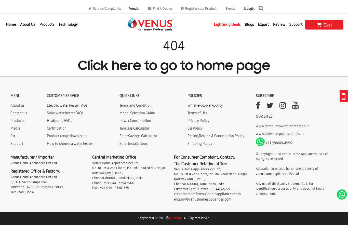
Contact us (18, 113)
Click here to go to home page (174, 67)
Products (17, 120)
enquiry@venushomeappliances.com (202, 199)
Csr (12, 135)
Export (263, 24)
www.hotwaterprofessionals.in (280, 133)
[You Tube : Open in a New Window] (295, 106)
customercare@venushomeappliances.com (207, 193)
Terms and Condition (135, 105)
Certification (56, 128)
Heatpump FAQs (59, 120)
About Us (27, 24)
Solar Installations (133, 143)
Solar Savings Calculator (138, 135)
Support (296, 24)
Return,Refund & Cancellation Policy (216, 135)
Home (11, 24)
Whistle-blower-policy (205, 105)
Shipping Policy (200, 143)
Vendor (134, 8)
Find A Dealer (162, 8)
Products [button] (47, 24)
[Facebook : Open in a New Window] (258, 106)
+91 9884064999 (278, 143)
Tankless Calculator (134, 128)
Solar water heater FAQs (65, 113)
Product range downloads (67, 135)
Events (230, 8)
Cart (327, 25)
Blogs (249, 24)
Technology (68, 24)
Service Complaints (106, 8)
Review (279, 24)
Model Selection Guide (137, 113)
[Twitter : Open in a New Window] (269, 106)
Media (15, 128)
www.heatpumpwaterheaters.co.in (283, 126)
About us (17, 105)
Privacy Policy (198, 120)
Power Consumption (135, 120)
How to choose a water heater (70, 143)
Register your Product (200, 8)
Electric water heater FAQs (67, 105)
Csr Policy (195, 128)
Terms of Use (197, 113)
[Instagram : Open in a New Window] (282, 106)
